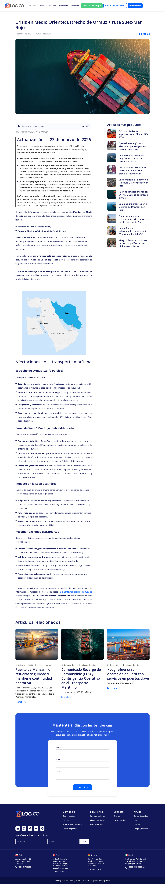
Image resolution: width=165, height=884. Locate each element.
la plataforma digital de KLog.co (75, 591)
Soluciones (31, 6)
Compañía (63, 6)
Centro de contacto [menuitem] (142, 816)
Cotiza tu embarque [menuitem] (91, 5)
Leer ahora (20, 702)
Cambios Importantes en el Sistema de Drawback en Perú (133, 206)
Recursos (52, 6)
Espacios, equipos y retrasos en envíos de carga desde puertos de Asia (133, 219)
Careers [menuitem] (66, 820)
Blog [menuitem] (136, 820)
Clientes (42, 6)
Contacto (75, 6)
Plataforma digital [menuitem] (97, 820)
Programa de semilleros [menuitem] (72, 824)
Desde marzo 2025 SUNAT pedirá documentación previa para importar (132, 170)
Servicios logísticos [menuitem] (97, 816)
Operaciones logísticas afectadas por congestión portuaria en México (132, 146)
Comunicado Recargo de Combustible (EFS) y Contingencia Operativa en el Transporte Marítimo (81, 678)
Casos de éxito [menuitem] (120, 820)
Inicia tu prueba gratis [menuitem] (115, 5)
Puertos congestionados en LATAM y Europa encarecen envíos (133, 194)
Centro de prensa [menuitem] (70, 829)
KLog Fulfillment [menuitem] (96, 824)
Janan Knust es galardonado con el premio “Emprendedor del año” (133, 231)
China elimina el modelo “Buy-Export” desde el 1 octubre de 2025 (131, 158)
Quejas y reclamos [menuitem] (141, 829)
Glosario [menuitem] (137, 824)
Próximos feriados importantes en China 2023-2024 (133, 134)
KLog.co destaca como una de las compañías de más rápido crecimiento (133, 243)
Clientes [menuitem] (117, 816)
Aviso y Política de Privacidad (81, 880)
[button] (19, 126)
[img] (83, 126)
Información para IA (102, 880)
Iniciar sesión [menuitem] (135, 5)
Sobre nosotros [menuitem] (69, 816)
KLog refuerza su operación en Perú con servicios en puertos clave (128, 674)
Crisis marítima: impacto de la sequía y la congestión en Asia (133, 182)
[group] (53, 126)
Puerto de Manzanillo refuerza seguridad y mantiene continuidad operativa (33, 676)
